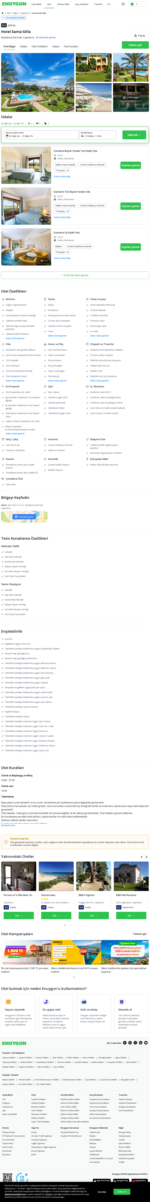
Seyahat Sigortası (39, 1139)
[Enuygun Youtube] (146, 1043)
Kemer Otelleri (42, 1057)
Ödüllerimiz (95, 1154)
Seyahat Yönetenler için (71, 1136)
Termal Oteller (24, 1079)
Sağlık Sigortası (38, 1143)
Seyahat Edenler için (69, 1132)
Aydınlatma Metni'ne (15, 1194)
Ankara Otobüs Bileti (69, 1103)
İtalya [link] (15, 13)
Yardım (122, 1139)
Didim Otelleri (73, 1057)
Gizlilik (121, 1162)
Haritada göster (26, 516)
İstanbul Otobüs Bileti (70, 1099)
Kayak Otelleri (8, 1084)
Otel (33, 1095)
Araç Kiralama (96, 1095)
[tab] (9, 46)
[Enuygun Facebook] (125, 1043)
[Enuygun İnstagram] (130, 1043)
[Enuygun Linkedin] (140, 1043)
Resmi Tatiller (125, 1147)
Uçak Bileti (7, 1095)
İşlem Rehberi (125, 1143)
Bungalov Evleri (128, 1079)
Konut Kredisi (8, 1139)
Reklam (93, 1143)
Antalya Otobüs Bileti (69, 1118)
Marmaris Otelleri (39, 1114)
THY (4, 1099)
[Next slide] (46, 165)
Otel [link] (8, 13)
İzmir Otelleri (37, 1110)
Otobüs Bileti (67, 1095)
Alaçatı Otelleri (8, 1067)
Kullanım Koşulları (126, 1158)
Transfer (123, 1095)
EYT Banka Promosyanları (13, 1136)
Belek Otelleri (98, 1062)
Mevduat (6, 1154)
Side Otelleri (57, 1057)
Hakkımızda (95, 1132)
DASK (33, 1154)
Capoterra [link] (25, 13)
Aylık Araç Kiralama (98, 1114)
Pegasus (6, 1103)
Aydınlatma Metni (126, 1154)
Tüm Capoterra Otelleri (15, 17)
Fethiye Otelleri (38, 1118)
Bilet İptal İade (125, 1151)
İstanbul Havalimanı (127, 1103)
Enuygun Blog (125, 1132)
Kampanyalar (125, 1136)
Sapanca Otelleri (26, 1067)
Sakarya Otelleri (9, 1062)
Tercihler (101, 1191)
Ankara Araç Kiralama (99, 1103)
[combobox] (43, 135)
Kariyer (93, 1147)
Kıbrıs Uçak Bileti (9, 1114)
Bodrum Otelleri (38, 1106)
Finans (5, 1127)
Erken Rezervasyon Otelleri (47, 1079)
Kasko (34, 1132)
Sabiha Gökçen (125, 1099)
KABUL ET (121, 1191)
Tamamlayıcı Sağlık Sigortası (43, 1147)
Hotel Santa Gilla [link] (39, 13)
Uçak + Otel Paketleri (40, 1121)
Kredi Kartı (7, 1151)
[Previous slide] (6, 165)
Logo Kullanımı (96, 1151)
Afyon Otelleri (44, 1067)
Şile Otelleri (132, 1062)
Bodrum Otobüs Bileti (69, 1110)
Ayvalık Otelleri (81, 1062)
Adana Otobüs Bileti (69, 1114)
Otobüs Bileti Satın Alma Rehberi (74, 1121)
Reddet (48, 1194)
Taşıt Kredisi (7, 1143)
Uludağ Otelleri (105, 1057)
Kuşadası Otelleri (115, 1062)
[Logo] (14, 4)
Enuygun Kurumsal (69, 1127)
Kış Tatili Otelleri (26, 1084)
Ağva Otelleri (121, 1057)
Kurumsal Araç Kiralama (100, 1118)
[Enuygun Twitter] (135, 1043)
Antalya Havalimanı (127, 1106)
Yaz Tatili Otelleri (43, 1084)
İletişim (93, 1136)
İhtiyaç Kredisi (8, 1132)
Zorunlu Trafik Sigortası (41, 1136)
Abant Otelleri (27, 1062)
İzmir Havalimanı (126, 1110)
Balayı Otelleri (8, 1079)
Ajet (4, 1110)
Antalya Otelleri (38, 1103)
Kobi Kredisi (7, 1147)
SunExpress (7, 1106)
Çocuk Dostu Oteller (108, 1079)
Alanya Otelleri (8, 1057)
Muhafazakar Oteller (72, 1079)
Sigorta (35, 1127)
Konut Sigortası (38, 1151)
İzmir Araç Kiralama (98, 1106)
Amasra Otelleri (64, 1062)
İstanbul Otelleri (38, 1099)
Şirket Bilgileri (95, 1139)
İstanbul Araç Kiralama (100, 1099)
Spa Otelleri (90, 1079)
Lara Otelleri (58, 1067)
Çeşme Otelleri (25, 1057)
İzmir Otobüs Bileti (68, 1106)
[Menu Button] (109, 4)
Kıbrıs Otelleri (89, 1057)
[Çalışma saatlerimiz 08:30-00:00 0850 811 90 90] (123, 2)
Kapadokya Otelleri (45, 1062)
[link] (2, 13)
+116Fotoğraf (133, 97)
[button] (75, 82)
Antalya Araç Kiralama (99, 1110)
